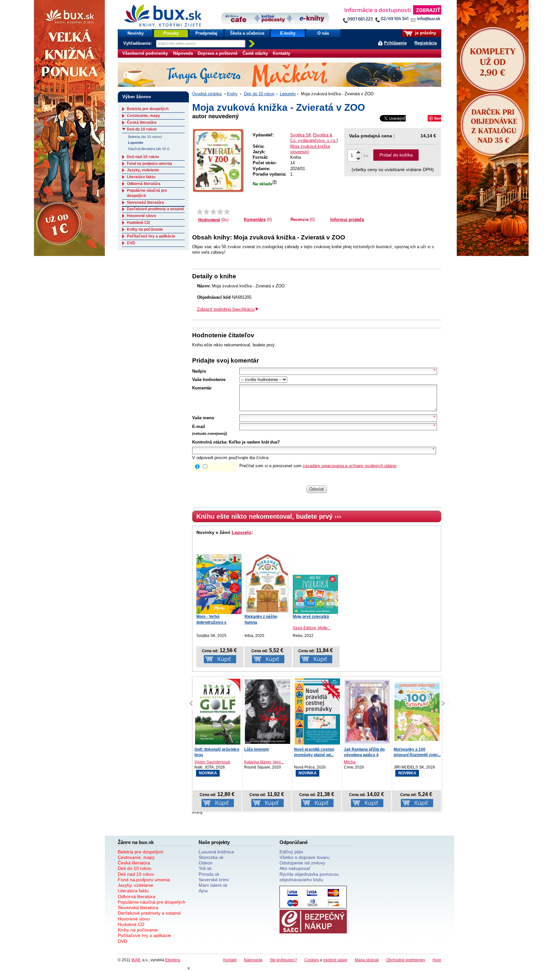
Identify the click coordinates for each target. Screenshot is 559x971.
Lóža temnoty (256, 749)
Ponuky (171, 33)
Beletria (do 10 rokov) (145, 137)
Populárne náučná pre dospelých (151, 902)
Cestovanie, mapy (143, 115)
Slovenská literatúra (145, 202)
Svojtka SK (301, 135)
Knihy (232, 93)
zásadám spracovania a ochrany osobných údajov (350, 465)
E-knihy (287, 33)
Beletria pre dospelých (148, 109)
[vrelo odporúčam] (227, 211)
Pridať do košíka (396, 154)
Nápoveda (183, 53)
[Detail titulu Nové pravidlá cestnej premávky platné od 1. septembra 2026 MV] (317, 711)
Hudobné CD (138, 222)
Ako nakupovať (295, 868)
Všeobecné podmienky (145, 53)
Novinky (135, 33)
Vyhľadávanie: (138, 43)
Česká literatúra (142, 122)
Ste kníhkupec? (283, 960)
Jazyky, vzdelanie (143, 170)
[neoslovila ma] (206, 211)
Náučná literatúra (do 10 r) (149, 149)
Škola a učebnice (247, 33)
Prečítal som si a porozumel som (318, 465)
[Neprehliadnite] (391, 15)
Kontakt (229, 960)
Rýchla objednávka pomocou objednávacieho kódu (309, 877)
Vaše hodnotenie (208, 379)
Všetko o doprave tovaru (305, 857)
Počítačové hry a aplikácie (151, 236)
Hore (437, 960)
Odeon (206, 862)
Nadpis (199, 371)
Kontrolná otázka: (209, 442)
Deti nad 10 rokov (143, 157)
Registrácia (425, 42)
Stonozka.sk (211, 857)
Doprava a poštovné (217, 53)
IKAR (135, 960)
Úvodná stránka (207, 93)
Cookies (311, 960)
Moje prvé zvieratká (311, 616)
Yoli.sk (205, 868)
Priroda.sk (209, 874)
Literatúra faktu (141, 177)
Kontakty (281, 53)
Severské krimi (214, 879)
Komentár (202, 388)
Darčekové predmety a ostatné (155, 209)
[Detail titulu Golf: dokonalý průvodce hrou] (217, 711)
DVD (131, 243)
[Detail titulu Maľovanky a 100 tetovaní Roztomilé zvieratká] (417, 711)
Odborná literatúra (143, 183)
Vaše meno (203, 417)
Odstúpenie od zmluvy (302, 862)
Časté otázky (255, 53)
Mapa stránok (367, 960)
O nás (323, 33)
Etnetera (172, 960)
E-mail (198, 426)
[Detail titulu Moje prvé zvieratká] (315, 594)
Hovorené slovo (141, 216)
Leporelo (288, 93)
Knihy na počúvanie (145, 229)
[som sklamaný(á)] (199, 211)
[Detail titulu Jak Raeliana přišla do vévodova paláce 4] (367, 711)
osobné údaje (335, 960)
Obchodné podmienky (405, 960)
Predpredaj (206, 33)
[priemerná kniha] (213, 211)
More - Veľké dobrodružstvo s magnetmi (211, 622)
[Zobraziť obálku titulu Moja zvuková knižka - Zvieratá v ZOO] (218, 160)
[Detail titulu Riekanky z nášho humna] (267, 583)
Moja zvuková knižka (310, 146)
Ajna (203, 890)
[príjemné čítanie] (220, 211)
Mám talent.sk (213, 885)
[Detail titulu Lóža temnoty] (267, 711)
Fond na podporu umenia (149, 163)
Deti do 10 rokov (259, 93)
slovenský (299, 151)
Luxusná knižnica (216, 851)
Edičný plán (291, 851)
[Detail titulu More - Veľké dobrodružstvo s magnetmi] (219, 584)
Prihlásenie (395, 42)
